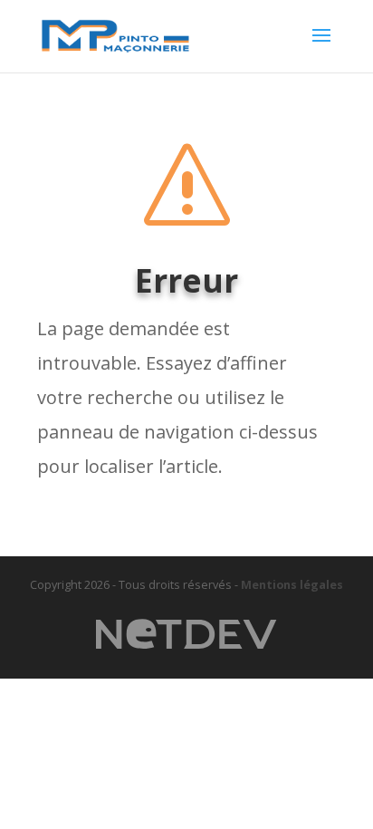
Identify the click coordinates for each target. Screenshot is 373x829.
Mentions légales (292, 585)
